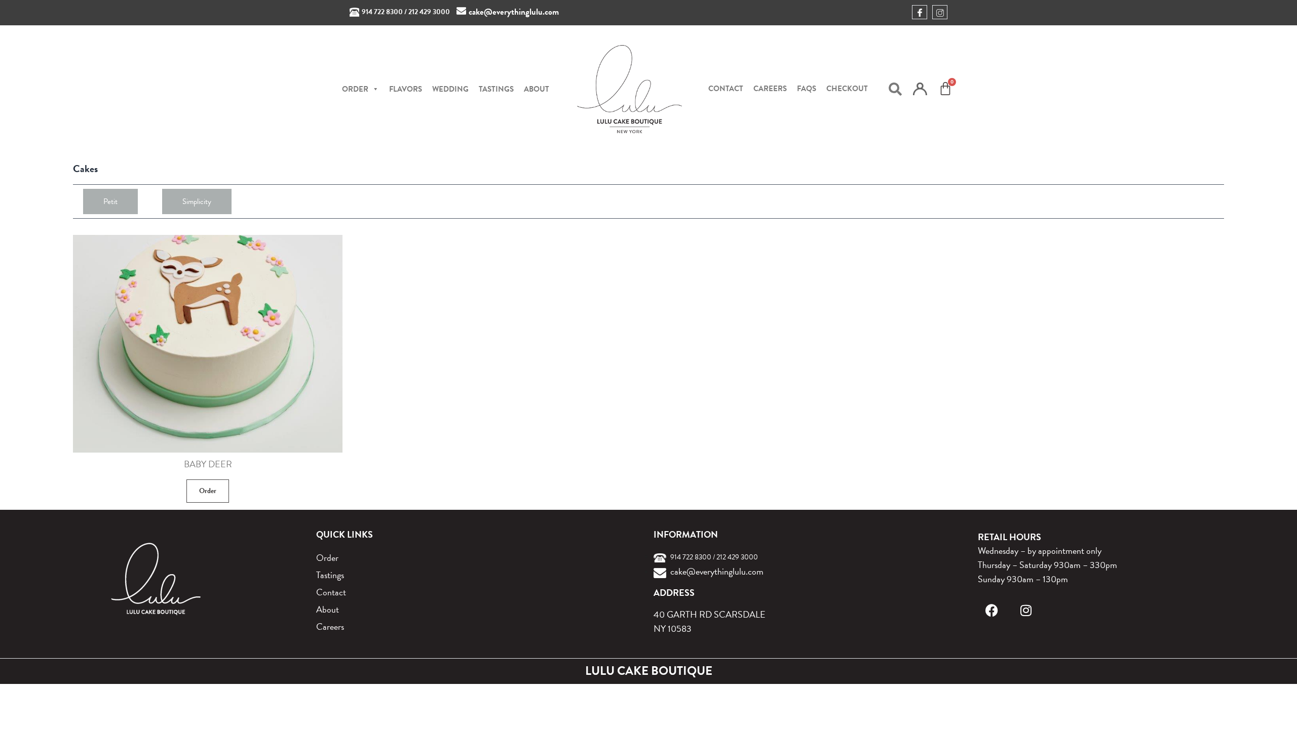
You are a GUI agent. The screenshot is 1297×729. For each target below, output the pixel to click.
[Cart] (945, 89)
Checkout (847, 88)
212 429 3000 (429, 12)
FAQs (806, 88)
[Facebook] (992, 610)
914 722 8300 (382, 12)
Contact (725, 88)
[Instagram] (1026, 610)
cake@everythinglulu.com (514, 12)
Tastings (496, 89)
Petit (110, 201)
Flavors (405, 89)
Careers (770, 88)
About (536, 89)
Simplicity (196, 201)
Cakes (85, 168)
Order (207, 490)
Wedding (450, 89)
